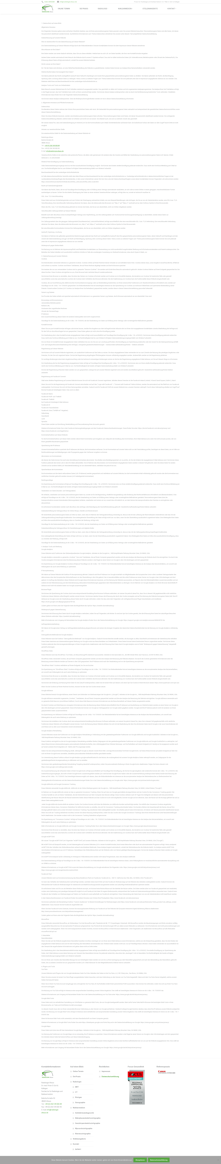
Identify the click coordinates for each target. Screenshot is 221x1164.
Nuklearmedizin (79, 1108)
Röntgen (78, 1097)
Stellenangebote (79, 1139)
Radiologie (77, 1082)
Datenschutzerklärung (110, 1076)
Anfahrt (78, 1149)
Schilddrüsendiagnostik (84, 1113)
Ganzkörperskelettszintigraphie (87, 1123)
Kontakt (76, 1144)
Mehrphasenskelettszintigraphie (87, 1118)
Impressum (106, 1071)
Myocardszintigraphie (83, 1128)
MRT (77, 1087)
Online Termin (78, 1071)
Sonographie (80, 1102)
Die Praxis (77, 1076)
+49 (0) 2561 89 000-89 (52, 145)
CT (76, 1092)
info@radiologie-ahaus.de (68, 2)
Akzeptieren (140, 1160)
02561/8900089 (49, 2)
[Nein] (218, 1160)
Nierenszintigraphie (82, 1134)
